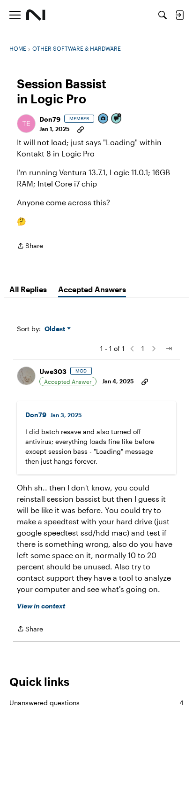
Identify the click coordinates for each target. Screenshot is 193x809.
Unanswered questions (96, 703)
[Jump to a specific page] (168, 348)
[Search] (162, 15)
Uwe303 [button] (53, 371)
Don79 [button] (49, 119)
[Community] (35, 15)
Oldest (56, 329)
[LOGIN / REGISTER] (179, 15)
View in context (41, 606)
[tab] (28, 289)
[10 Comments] (116, 119)
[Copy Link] (80, 128)
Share (30, 246)
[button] (26, 123)
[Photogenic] (103, 119)
